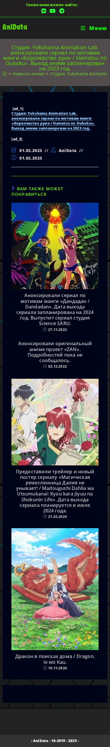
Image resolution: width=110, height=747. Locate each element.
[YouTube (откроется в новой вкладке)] (52, 11)
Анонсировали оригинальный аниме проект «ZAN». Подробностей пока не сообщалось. (55, 352)
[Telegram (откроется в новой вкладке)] (60, 11)
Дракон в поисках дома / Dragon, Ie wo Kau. (55, 659)
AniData (15, 27)
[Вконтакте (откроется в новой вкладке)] (44, 11)
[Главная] (5, 73)
